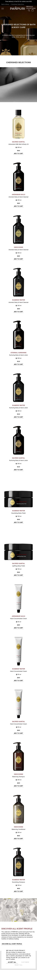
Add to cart (18, 153)
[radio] (18, 147)
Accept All (12, 962)
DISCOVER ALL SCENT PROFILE (12, 944)
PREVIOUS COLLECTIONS (31, 7)
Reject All (18, 965)
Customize (25, 962)
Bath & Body (5, 4)
